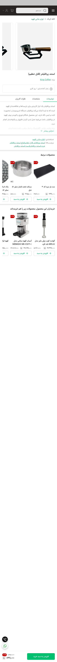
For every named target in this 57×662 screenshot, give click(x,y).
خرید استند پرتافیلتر (37, 146)
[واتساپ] (5, 646)
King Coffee (45, 79)
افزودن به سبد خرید (41, 656)
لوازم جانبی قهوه (37, 19)
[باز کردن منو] (52, 10)
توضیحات (50, 98)
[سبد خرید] (12, 10)
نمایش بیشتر (49, 130)
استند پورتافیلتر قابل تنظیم (35, 142)
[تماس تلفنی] (5, 639)
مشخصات (36, 98)
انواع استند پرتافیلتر (17, 142)
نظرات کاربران (20, 98)
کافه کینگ (51, 19)
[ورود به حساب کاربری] (5, 10)
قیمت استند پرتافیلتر (22, 146)
